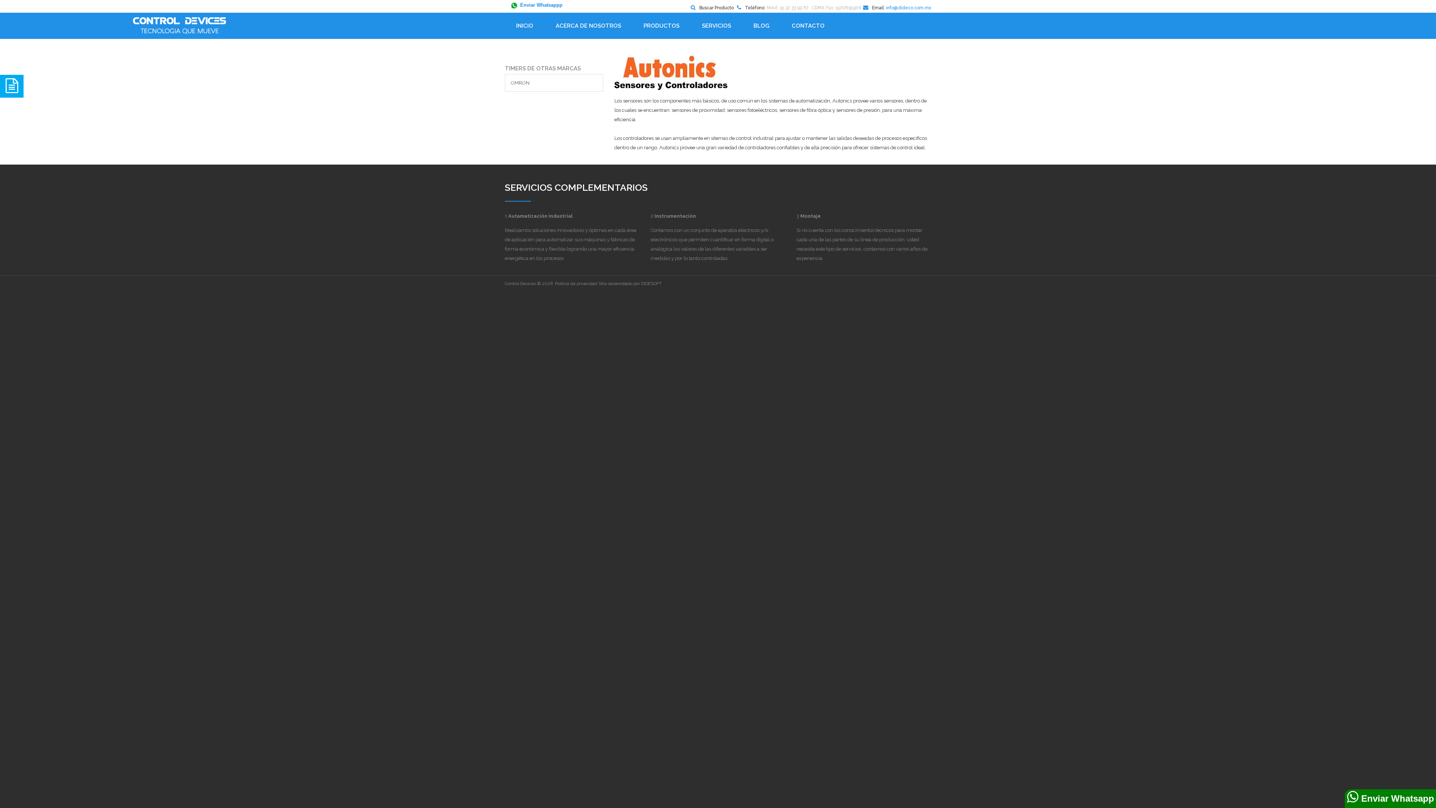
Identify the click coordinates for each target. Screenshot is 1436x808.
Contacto (808, 25)
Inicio (524, 25)
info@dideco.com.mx (908, 7)
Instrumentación (675, 216)
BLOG (761, 25)
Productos (661, 25)
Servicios (716, 25)
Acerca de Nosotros (588, 25)
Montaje (810, 216)
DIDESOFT (651, 283)
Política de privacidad (576, 283)
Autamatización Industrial (540, 216)
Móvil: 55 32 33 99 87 (787, 7)
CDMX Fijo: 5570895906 (836, 7)
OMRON (520, 83)
